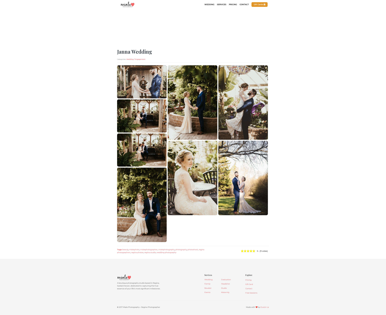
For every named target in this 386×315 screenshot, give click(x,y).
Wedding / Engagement (135, 59)
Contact (248, 289)
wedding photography (166, 252)
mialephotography (166, 250)
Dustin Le (265, 307)
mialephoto (134, 250)
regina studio (150, 252)
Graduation (226, 280)
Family (207, 284)
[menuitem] (209, 4)
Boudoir (207, 288)
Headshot (225, 284)
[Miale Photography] (127, 5)
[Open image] (142, 82)
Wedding (208, 280)
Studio (224, 288)
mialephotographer (149, 250)
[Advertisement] (193, 24)
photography (181, 250)
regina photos (137, 252)
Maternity (225, 292)
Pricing (248, 280)
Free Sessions (251, 293)
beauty (125, 250)
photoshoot (193, 250)
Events (207, 292)
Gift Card (249, 284)
